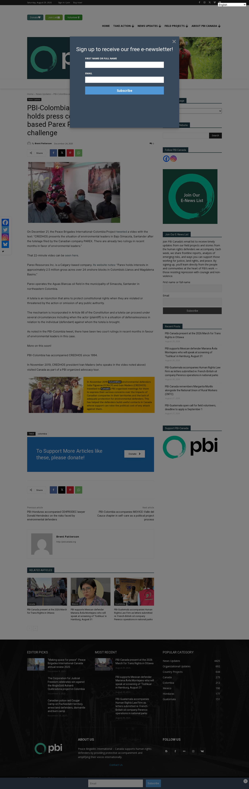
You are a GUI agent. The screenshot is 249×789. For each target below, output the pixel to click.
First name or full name (101, 58)
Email (88, 73)
